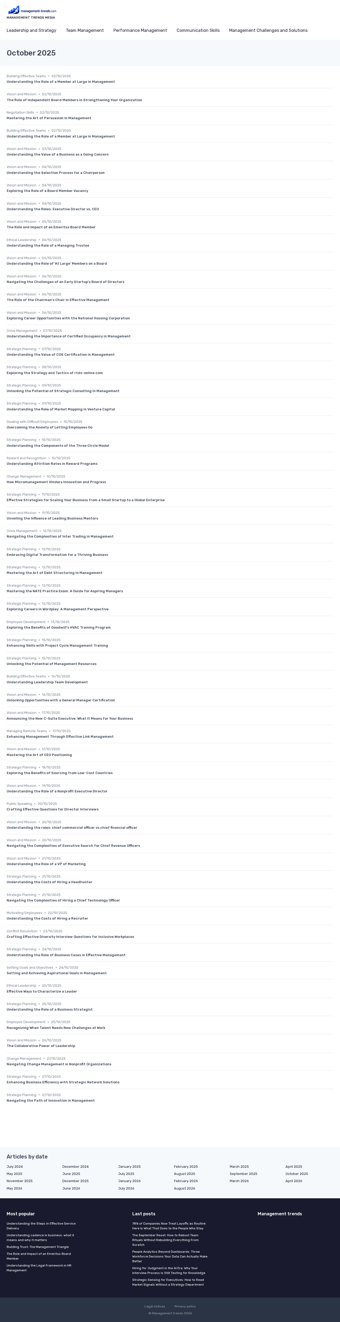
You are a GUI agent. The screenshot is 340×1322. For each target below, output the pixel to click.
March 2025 (239, 1167)
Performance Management (140, 30)
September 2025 (243, 1174)
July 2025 (126, 1174)
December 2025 (75, 1181)
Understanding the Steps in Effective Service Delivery (41, 1226)
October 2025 (297, 1174)
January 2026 (129, 1181)
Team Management (85, 30)
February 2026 (186, 1181)
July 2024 (15, 1167)
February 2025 (186, 1167)
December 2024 (75, 1167)
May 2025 (14, 1174)
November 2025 (20, 1181)
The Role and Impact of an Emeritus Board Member (39, 1256)
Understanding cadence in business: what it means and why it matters (40, 1237)
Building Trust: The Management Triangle (38, 1247)
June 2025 (71, 1174)
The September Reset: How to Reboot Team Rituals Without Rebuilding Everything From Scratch (165, 1240)
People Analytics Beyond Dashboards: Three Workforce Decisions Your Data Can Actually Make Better (169, 1256)
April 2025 (294, 1167)
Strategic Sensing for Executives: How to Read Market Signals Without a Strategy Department (168, 1282)
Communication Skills (198, 30)
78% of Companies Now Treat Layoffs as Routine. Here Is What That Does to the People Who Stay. (169, 1226)
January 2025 (129, 1167)
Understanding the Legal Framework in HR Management (39, 1268)
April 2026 (294, 1181)
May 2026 (14, 1188)
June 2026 (71, 1188)
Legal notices (154, 1306)
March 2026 (239, 1181)
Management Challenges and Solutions (268, 30)
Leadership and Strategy (31, 30)
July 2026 (126, 1188)
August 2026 (184, 1188)
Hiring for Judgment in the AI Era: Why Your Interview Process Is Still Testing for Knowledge (168, 1270)
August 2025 (184, 1174)
